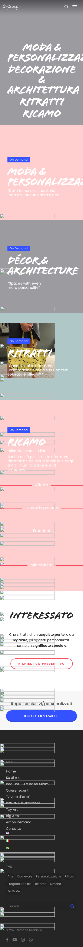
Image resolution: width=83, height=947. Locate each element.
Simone (55, 884)
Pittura (69, 876)
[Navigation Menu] (74, 7)
